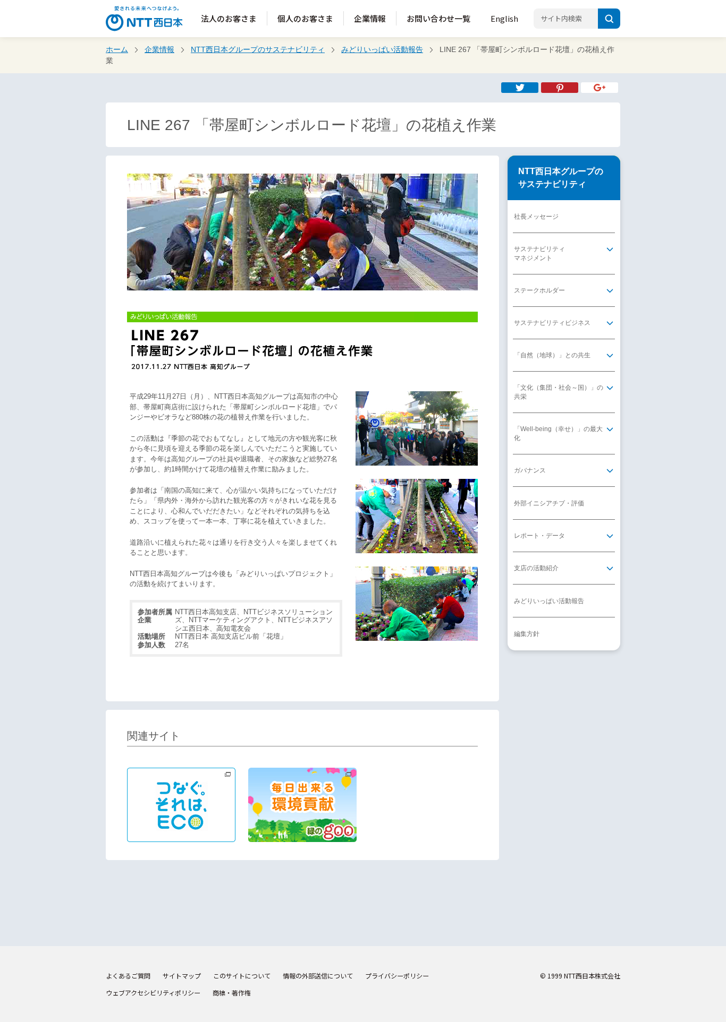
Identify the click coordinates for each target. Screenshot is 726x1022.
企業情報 (370, 18)
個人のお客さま (305, 18)
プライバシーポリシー (397, 975)
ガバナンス (530, 470)
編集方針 (526, 634)
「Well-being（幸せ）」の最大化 (558, 433)
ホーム (117, 49)
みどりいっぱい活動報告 (382, 49)
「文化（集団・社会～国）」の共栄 (558, 392)
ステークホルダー (539, 290)
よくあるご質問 (128, 975)
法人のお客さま (229, 18)
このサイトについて (242, 975)
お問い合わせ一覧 (438, 18)
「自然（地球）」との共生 (552, 355)
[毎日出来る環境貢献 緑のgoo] (302, 805)
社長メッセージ (536, 216)
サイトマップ (182, 975)
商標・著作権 (232, 992)
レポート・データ (539, 535)
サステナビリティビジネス (552, 323)
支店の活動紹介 (536, 568)
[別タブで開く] (559, 87)
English (504, 18)
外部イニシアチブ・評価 (549, 503)
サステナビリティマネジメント (539, 253)
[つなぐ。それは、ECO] (181, 805)
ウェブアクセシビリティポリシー (153, 992)
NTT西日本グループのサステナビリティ (258, 49)
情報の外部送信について (318, 975)
